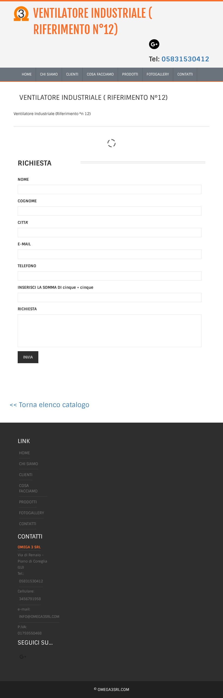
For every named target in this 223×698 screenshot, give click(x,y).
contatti (185, 74)
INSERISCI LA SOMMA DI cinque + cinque (55, 287)
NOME (23, 179)
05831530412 (185, 59)
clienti (72, 74)
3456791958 (30, 599)
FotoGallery (158, 74)
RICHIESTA (27, 308)
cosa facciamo (100, 74)
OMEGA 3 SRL (29, 547)
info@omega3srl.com (39, 616)
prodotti (130, 74)
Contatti (27, 523)
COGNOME (27, 200)
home (27, 74)
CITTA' (23, 222)
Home (24, 452)
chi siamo (49, 74)
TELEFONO (27, 265)
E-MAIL (24, 244)
